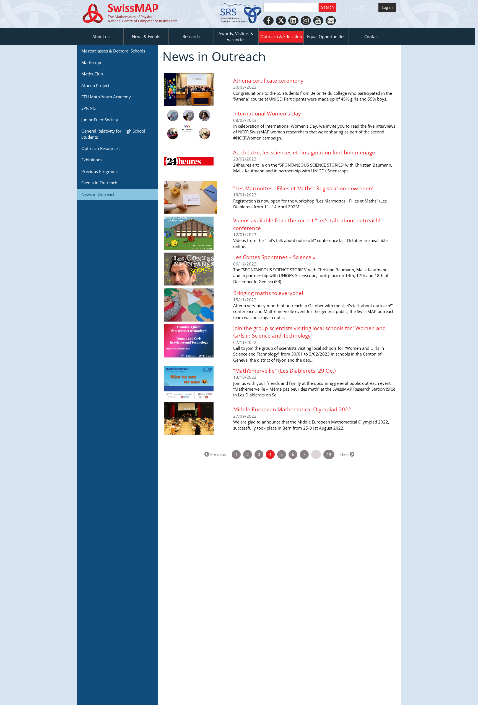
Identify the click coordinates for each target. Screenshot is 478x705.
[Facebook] (268, 20)
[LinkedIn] (293, 20)
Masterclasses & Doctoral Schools (113, 51)
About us (101, 36)
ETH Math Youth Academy (106, 96)
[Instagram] (306, 20)
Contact (371, 36)
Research (191, 36)
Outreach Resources (100, 148)
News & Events (146, 36)
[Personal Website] (331, 20)
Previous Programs (99, 171)
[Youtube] (318, 20)
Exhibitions (91, 159)
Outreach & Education (281, 36)
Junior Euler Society (99, 119)
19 (329, 454)
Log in (387, 7)
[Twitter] (281, 20)
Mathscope (91, 62)
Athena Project (95, 85)
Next (344, 454)
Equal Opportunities (326, 36)
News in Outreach (98, 194)
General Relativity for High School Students (113, 134)
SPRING (88, 108)
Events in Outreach (99, 182)
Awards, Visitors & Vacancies (236, 36)
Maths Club (92, 74)
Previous (218, 454)
